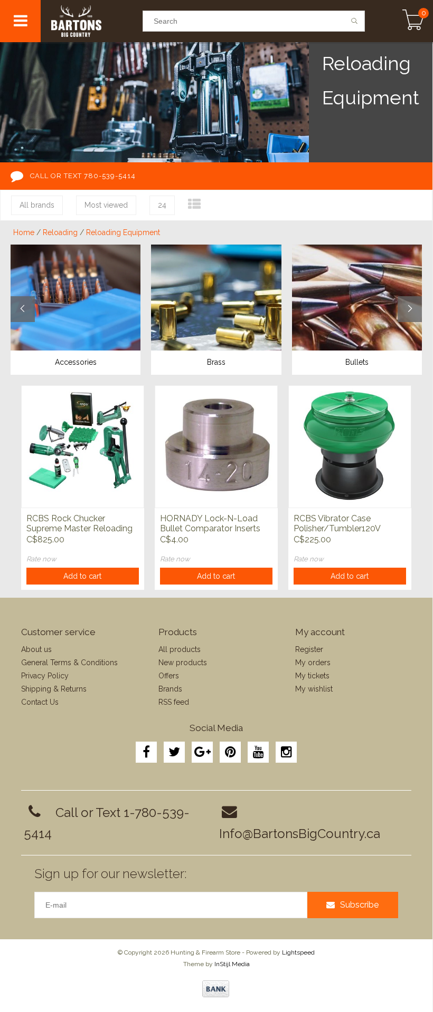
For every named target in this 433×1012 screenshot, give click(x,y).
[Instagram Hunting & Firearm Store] (286, 752)
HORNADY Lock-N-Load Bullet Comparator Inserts (210, 523)
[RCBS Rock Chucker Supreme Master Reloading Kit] (82, 446)
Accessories (76, 362)
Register (309, 649)
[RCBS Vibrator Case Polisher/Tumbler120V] (349, 446)
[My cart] (413, 21)
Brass (216, 362)
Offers (168, 676)
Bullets (357, 362)
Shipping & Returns (54, 689)
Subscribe (359, 905)
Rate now (41, 559)
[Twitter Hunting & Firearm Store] (174, 752)
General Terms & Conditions (69, 662)
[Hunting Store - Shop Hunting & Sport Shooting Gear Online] (92, 21)
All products (179, 649)
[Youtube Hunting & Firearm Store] (258, 752)
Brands (170, 689)
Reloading (60, 232)
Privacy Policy (45, 676)
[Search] (354, 21)
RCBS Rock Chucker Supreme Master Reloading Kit (79, 523)
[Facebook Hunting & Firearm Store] (146, 752)
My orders (313, 662)
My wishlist (314, 689)
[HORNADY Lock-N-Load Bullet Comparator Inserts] (216, 446)
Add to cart (82, 576)
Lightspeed (298, 952)
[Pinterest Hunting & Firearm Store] (230, 752)
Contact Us (40, 702)
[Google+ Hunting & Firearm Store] (202, 752)
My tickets (312, 676)
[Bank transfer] (215, 988)
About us (36, 649)
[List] (194, 204)
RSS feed (173, 702)
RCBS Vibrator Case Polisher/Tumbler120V (337, 523)
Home (23, 232)
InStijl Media (232, 964)
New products (182, 662)
